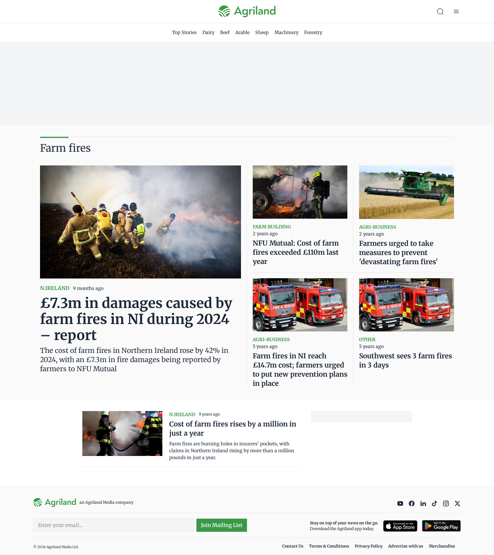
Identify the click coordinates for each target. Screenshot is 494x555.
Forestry (313, 32)
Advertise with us (405, 546)
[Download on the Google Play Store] (441, 526)
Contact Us (292, 546)
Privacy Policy (369, 546)
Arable (242, 32)
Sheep (262, 32)
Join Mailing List (221, 525)
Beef (225, 32)
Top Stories (184, 32)
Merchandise (442, 546)
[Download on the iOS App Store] (400, 526)
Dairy (208, 32)
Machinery (286, 32)
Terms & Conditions (329, 546)
